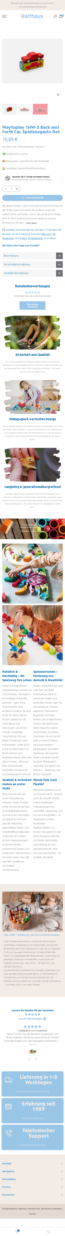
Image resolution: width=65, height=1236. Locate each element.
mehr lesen (31, 222)
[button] (30, 1059)
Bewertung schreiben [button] (32, 305)
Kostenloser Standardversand (27, 3)
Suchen (32, 1214)
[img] (32, 1014)
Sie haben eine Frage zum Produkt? (20, 245)
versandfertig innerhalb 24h (34, 7)
